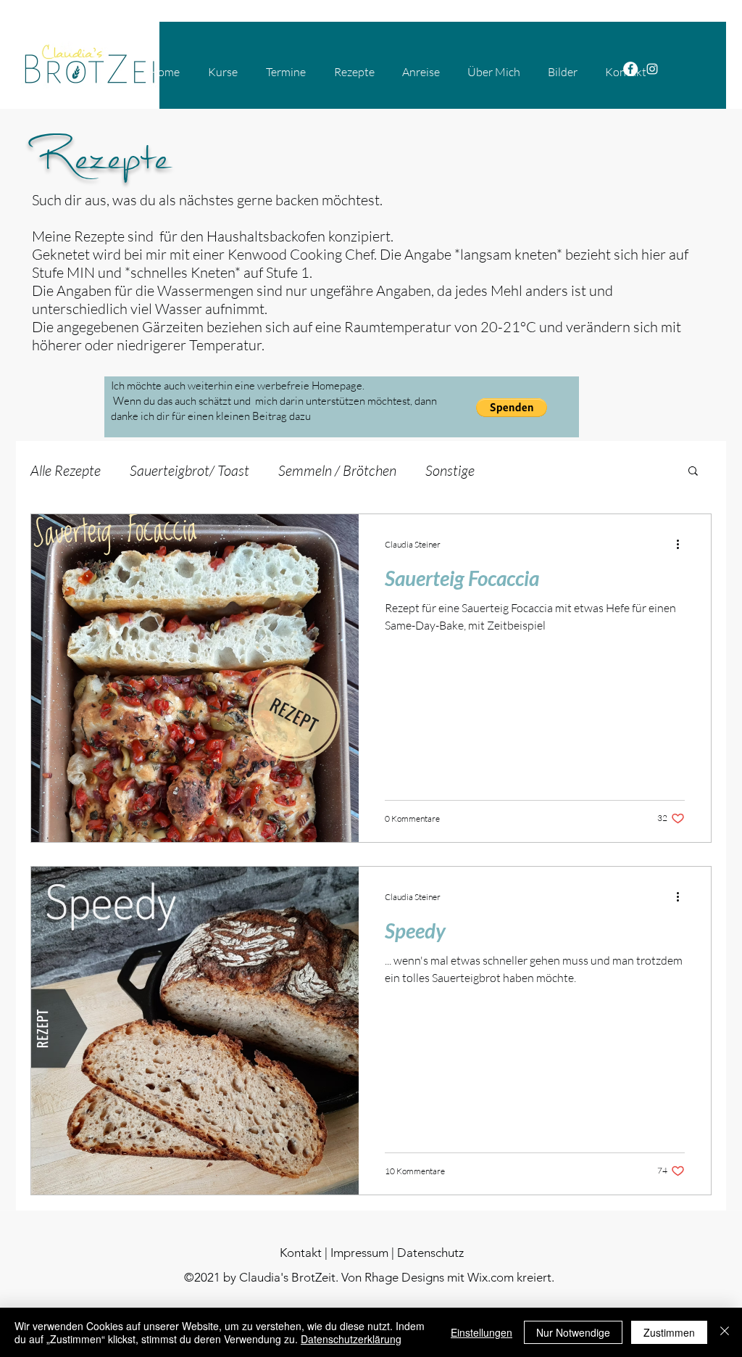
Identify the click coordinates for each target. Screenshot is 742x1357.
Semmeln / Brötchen (337, 470)
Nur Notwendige (573, 1332)
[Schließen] (724, 1332)
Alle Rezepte (65, 470)
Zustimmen (669, 1332)
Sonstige (450, 470)
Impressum (359, 1252)
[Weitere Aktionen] (682, 544)
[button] (511, 407)
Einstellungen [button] (481, 1332)
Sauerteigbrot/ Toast (189, 470)
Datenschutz (430, 1252)
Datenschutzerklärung (351, 1339)
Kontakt (301, 1252)
